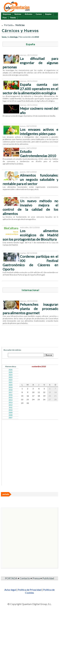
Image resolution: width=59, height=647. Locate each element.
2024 (10, 375)
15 (22, 396)
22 (22, 399)
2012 (10, 405)
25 (39, 399)
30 (28, 403)
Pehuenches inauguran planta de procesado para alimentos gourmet (30, 308)
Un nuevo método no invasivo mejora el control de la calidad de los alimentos (30, 207)
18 (39, 396)
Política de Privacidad (29, 589)
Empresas (7, 14)
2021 (10, 382)
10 (33, 392)
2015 (10, 397)
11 (39, 392)
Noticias (17, 14)
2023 (10, 377)
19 (44, 396)
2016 (10, 395)
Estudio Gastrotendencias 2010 (38, 153)
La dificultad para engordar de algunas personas (30, 62)
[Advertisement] (25, 465)
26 (44, 399)
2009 (10, 413)
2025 (10, 372)
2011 (10, 408)
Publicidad (48, 578)
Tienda (13, 18)
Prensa (36, 578)
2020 (10, 385)
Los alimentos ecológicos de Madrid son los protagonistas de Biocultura (30, 235)
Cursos (39, 14)
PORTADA (11, 578)
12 (44, 392)
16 (28, 396)
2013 (10, 402)
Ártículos (28, 14)
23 (28, 399)
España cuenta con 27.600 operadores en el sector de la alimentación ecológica (30, 88)
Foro (5, 18)
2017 (10, 392)
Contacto (25, 578)
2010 (10, 410)
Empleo (48, 14)
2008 (10, 415)
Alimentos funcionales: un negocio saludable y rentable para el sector (30, 179)
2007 (10, 418)
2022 (10, 380)
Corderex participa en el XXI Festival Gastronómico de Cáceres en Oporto (30, 262)
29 (22, 403)
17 (33, 396)
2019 (10, 387)
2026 (10, 370)
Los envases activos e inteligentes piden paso (39, 131)
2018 (10, 390)
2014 (10, 400)
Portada (8, 24)
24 (33, 399)
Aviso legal (10, 589)
